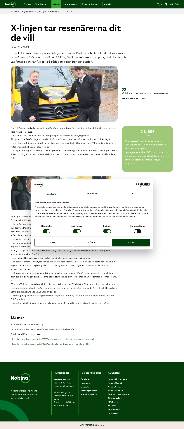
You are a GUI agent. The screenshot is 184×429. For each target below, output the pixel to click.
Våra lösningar (41, 4)
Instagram (85, 383)
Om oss (27, 4)
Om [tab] (132, 193)
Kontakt (107, 4)
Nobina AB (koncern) (117, 379)
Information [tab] (92, 193)
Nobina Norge (114, 386)
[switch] (77, 231)
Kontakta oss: (60, 379)
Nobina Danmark (115, 390)
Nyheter (56, 4)
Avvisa (53, 242)
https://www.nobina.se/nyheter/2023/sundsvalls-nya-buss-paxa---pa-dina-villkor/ (51, 343)
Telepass (112, 405)
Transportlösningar (90, 4)
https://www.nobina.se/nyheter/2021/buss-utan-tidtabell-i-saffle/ (43, 329)
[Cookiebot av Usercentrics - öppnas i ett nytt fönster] (138, 185)
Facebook (85, 379)
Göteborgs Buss (115, 398)
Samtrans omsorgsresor (118, 394)
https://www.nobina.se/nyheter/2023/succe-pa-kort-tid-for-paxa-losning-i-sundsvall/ (53, 339)
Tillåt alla (131, 242)
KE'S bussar (113, 402)
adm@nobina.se (67, 386)
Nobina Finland (115, 383)
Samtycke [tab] (51, 194)
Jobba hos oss (71, 4)
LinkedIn (85, 386)
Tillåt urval (92, 242)
